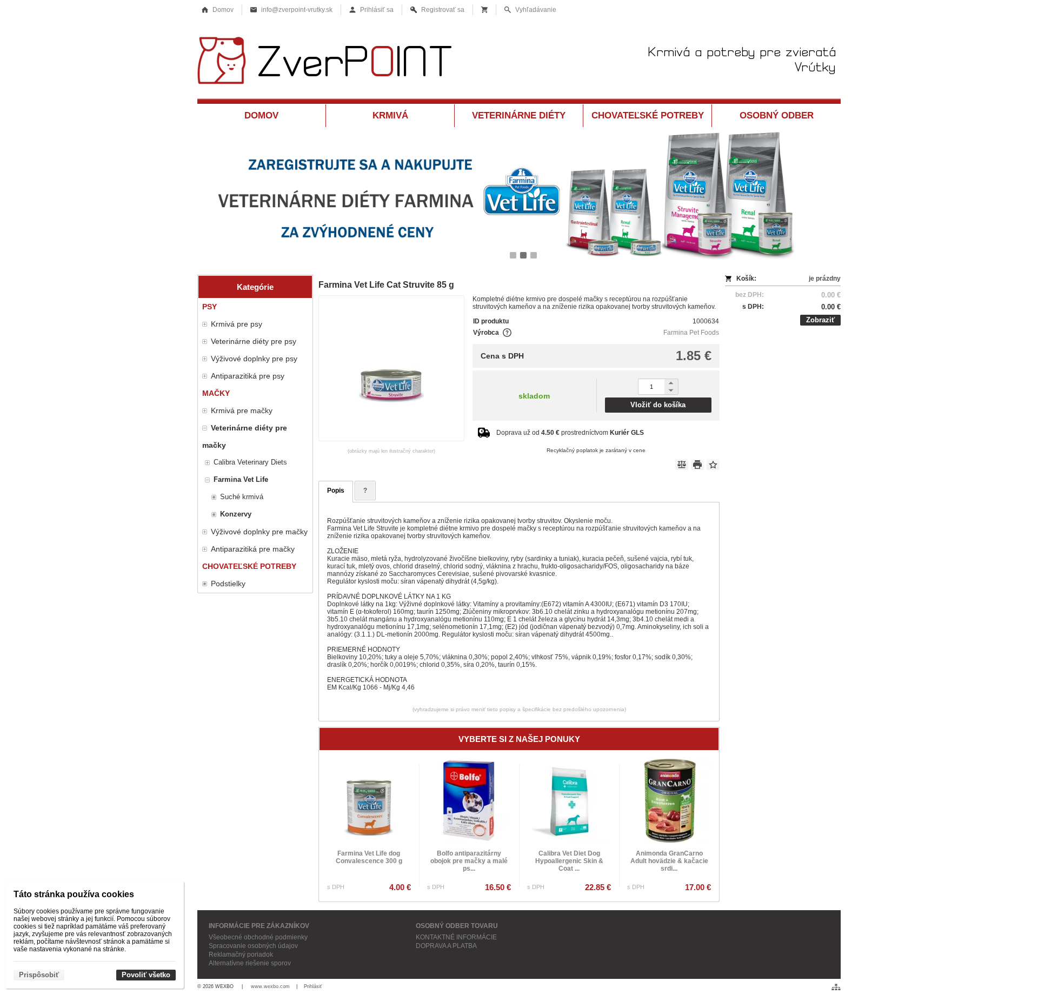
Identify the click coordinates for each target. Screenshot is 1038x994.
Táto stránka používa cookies (74, 894)
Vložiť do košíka (658, 405)
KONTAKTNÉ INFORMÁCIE (456, 937)
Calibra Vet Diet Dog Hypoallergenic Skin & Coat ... (569, 861)
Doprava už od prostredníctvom (570, 432)
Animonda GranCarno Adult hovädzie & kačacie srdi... (669, 861)
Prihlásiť (313, 986)
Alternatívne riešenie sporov (250, 963)
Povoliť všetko (146, 975)
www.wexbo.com (270, 986)
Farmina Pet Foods (691, 332)
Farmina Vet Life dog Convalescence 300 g (369, 857)
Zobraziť (820, 320)
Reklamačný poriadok (241, 954)
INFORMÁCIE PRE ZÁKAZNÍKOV (259, 926)
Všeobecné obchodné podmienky (258, 937)
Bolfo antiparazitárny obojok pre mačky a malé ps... (469, 861)
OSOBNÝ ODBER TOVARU (457, 926)
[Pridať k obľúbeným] (713, 464)
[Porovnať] (681, 464)
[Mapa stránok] (836, 987)
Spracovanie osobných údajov (253, 946)
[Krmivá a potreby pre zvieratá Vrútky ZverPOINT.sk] (519, 63)
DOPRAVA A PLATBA (446, 946)
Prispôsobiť (39, 975)
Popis (335, 490)
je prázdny (825, 278)
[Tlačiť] (697, 464)
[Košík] (484, 9)
